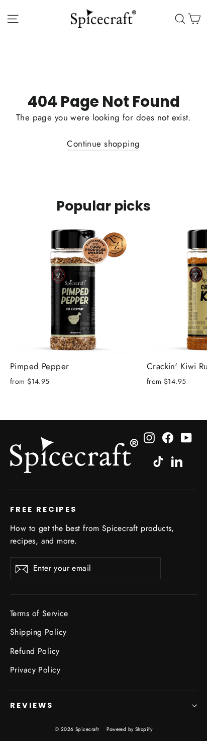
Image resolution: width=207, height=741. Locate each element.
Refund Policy (35, 651)
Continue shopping (103, 144)
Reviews (31, 705)
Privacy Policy (35, 670)
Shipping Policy (38, 632)
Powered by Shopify (129, 729)
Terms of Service (39, 613)
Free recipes (43, 509)
